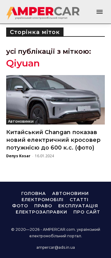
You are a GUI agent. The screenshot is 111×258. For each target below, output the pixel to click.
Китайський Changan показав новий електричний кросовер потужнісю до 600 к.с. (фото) (53, 140)
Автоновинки (21, 121)
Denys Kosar (18, 156)
